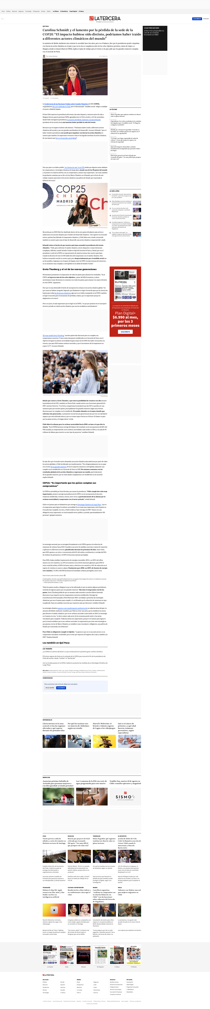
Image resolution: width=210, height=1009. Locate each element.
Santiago (76, 670)
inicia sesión (49, 688)
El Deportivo (36, 11)
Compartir (46, 98)
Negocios (21, 11)
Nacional (14, 11)
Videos (49, 11)
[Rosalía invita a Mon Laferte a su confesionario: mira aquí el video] (79, 910)
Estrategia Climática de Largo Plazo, (89, 505)
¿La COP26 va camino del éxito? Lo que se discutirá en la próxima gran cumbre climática (73, 652)
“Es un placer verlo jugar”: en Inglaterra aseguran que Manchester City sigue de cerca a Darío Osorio (121, 234)
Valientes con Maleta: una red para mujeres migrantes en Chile (129, 892)
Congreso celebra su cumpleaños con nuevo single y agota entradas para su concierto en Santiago (79, 922)
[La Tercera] (50, 964)
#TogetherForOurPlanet (69, 581)
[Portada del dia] (125, 300)
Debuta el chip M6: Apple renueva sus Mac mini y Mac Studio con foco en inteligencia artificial (53, 893)
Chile (59, 670)
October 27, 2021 (58, 582)
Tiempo (94, 670)
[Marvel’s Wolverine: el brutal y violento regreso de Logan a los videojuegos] (104, 741)
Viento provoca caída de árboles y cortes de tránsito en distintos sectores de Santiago (54, 841)
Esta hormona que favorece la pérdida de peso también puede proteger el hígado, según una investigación (103, 879)
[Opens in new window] (83, 964)
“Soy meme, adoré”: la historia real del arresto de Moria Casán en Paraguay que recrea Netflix (78, 932)
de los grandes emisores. (59, 467)
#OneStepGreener (66, 579)
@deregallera (47, 579)
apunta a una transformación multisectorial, (72, 608)
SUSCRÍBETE (125, 332)
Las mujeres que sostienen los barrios (129, 930)
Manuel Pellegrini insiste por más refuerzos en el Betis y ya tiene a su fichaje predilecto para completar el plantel (129, 879)
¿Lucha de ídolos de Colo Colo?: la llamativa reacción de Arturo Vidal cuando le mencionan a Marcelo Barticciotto (129, 843)
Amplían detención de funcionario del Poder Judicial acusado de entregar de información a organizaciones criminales (53, 869)
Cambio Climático (52, 672)
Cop (63, 670)
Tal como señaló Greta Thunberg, (53, 335)
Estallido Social (83, 670)
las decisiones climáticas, (63, 293)
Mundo (43, 11)
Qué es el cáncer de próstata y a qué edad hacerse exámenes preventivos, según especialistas (127, 728)
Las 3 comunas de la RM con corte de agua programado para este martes (91, 782)
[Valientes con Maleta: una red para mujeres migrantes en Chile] (129, 910)
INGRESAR (206, 18)
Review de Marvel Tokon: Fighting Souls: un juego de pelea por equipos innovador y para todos (54, 932)
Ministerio (94, 672)
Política (8, 11)
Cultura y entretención (76, 887)
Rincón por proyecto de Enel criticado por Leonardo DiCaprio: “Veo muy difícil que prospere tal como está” (126, 157)
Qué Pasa (46, 26)
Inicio (3, 11)
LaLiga (73, 672)
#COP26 (60, 581)
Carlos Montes (53, 56)
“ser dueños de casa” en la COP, (74, 167)
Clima (89, 670)
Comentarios (55, 98)
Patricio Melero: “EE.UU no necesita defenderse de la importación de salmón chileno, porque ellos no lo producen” (78, 869)
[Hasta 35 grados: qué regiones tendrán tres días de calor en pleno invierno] (104, 856)
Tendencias (96, 836)
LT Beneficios (64, 11)
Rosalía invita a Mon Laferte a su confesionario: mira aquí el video (79, 892)
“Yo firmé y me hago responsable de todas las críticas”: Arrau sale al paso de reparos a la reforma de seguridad (124, 140)
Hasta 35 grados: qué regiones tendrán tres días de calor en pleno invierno (126, 115)
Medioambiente (53, 670)
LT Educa (81, 11)
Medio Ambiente (85, 672)
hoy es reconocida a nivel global (66, 138)
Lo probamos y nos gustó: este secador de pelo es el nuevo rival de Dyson (129, 922)
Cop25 (66, 670)
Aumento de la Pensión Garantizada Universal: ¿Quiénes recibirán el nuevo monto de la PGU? (121, 216)
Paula (120, 887)
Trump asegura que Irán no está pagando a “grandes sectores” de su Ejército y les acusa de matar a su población (104, 933)
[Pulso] (66, 964)
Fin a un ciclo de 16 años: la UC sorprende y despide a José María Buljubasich (121, 209)
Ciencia (69, 672)
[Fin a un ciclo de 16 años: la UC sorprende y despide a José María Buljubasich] (137, 210)
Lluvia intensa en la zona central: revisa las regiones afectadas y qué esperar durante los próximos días (54, 727)
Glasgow (71, 670)
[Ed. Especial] (100, 964)
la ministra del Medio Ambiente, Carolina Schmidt (83, 120)
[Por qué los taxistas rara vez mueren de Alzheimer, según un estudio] (79, 741)
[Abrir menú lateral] (2, 19)
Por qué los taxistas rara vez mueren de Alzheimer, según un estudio (78, 726)
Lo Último (56, 11)
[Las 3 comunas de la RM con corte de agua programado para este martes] (92, 796)
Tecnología (28, 11)
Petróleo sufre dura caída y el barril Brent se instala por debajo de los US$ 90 (78, 878)
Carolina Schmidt (61, 672)
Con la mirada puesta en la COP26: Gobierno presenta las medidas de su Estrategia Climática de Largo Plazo (75, 664)
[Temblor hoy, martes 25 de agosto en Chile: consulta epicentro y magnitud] (125, 796)
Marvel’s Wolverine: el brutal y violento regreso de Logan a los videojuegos (104, 726)
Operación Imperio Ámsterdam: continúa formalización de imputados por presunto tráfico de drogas (125, 148)
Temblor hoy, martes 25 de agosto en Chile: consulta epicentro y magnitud (125, 782)
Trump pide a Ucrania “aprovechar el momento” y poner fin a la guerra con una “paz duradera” (122, 195)
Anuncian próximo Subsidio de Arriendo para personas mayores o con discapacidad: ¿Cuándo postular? (58, 783)
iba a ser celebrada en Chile (61, 107)
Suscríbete (61, 688)
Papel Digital (73, 11)
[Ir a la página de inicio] (105, 18)
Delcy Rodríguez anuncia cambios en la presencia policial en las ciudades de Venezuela (122, 202)
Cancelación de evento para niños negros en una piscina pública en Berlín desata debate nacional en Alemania (103, 923)
